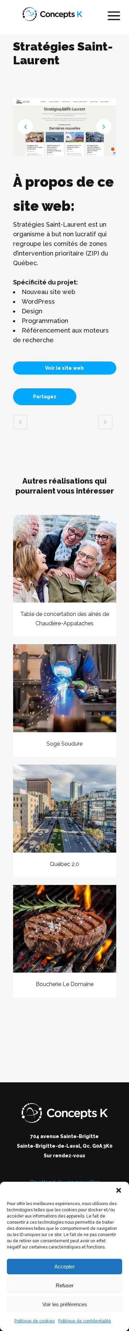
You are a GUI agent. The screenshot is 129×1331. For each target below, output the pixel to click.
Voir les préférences (64, 1304)
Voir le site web (64, 368)
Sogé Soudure (64, 743)
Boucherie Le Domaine (65, 984)
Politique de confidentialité (84, 1321)
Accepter (64, 1266)
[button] (118, 1190)
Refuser (65, 1285)
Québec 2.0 (64, 864)
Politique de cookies (34, 1321)
